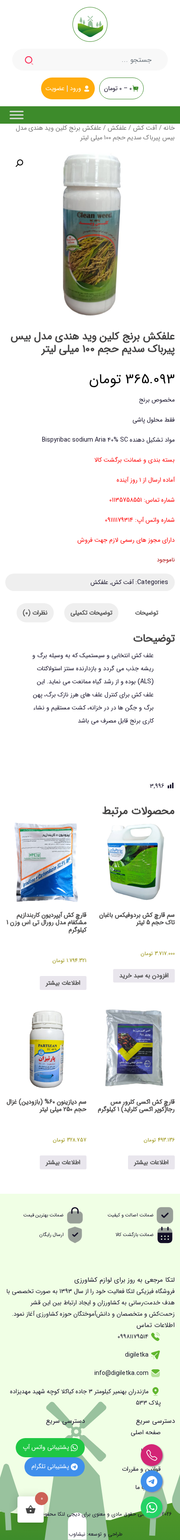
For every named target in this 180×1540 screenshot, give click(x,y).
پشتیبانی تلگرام (51, 1466)
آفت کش (145, 128)
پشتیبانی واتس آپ (47, 1447)
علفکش (117, 128)
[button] (19, 163)
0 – (118, 88)
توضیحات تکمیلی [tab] (91, 613)
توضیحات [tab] (146, 613)
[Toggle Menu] (17, 115)
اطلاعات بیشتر (63, 983)
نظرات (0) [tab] (35, 613)
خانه (169, 128)
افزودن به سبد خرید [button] (144, 975)
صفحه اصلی (146, 1432)
